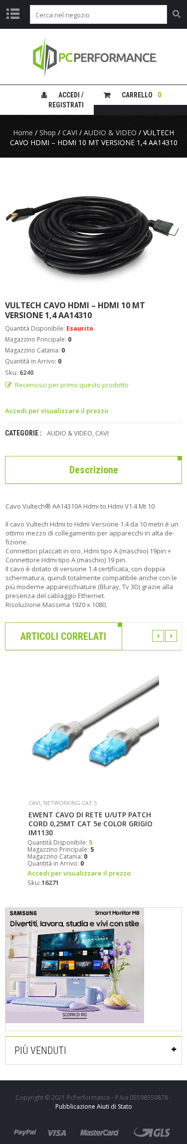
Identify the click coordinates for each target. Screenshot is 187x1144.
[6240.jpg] (93, 228)
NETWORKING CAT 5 (70, 802)
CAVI (69, 132)
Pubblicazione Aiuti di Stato (93, 1106)
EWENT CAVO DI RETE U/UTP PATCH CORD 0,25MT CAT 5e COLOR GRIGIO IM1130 (90, 823)
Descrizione (93, 470)
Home (23, 132)
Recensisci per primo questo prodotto (72, 384)
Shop (47, 132)
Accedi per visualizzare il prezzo (56, 410)
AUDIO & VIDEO (110, 132)
